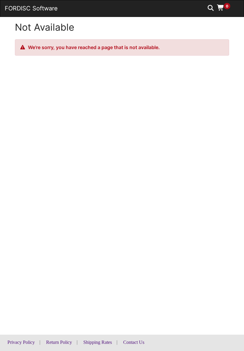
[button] (225, 7)
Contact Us (133, 342)
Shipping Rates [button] (97, 342)
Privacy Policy (21, 342)
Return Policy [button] (59, 342)
